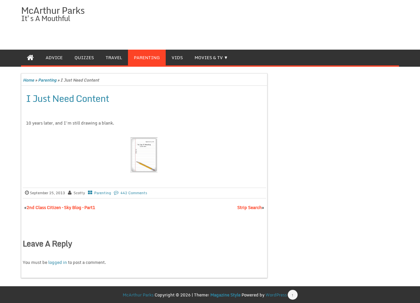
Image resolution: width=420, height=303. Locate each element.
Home (28, 80)
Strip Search (249, 207)
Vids (177, 57)
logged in (57, 262)
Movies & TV (209, 57)
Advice (54, 57)
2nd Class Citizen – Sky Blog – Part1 (61, 207)
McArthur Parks (53, 10)
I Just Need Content (67, 98)
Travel (114, 57)
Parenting (147, 57)
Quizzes (84, 57)
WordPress (276, 294)
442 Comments (133, 193)
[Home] (30, 57)
